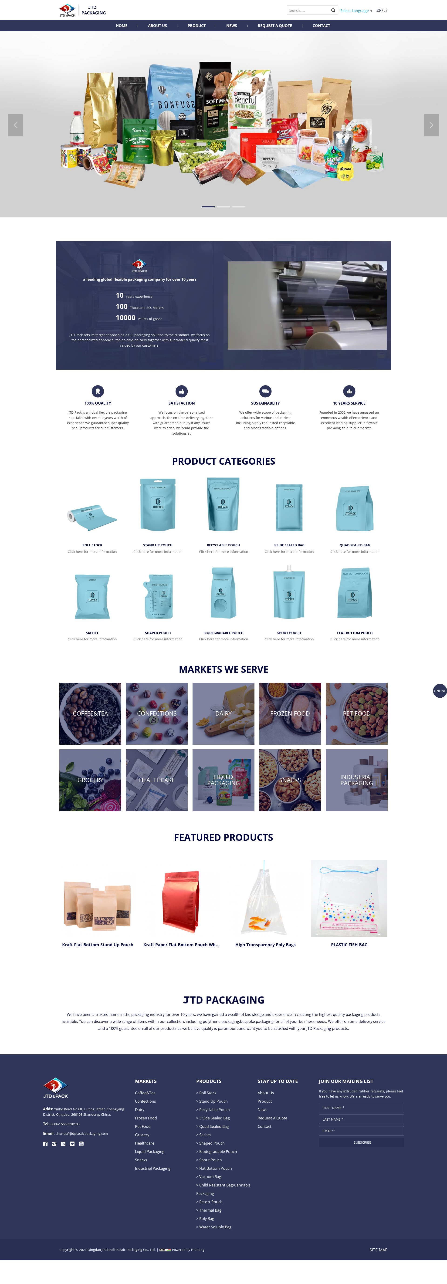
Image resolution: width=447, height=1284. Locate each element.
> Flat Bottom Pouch (214, 1168)
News (231, 25)
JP (386, 10)
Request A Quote (275, 25)
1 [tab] (208, 206)
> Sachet (203, 1134)
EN (379, 10)
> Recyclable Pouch (213, 1109)
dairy (139, 1109)
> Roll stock (206, 1092)
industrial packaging (152, 1168)
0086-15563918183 (65, 1124)
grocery (142, 1134)
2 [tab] (223, 206)
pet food (143, 1126)
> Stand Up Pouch (212, 1101)
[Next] (431, 125)
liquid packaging (149, 1151)
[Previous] (15, 125)
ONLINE (440, 691)
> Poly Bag (205, 1218)
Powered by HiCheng (188, 1249)
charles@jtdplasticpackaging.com (82, 1133)
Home (121, 25)
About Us (157, 25)
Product (197, 25)
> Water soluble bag (213, 1226)
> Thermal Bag (208, 1210)
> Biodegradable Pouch (216, 1151)
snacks (141, 1159)
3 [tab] (238, 206)
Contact (321, 25)
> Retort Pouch (209, 1201)
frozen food (146, 1117)
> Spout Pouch (209, 1159)
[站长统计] (165, 1249)
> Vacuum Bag (208, 1176)
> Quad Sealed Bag (212, 1126)
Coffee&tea (145, 1092)
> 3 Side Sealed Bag (213, 1117)
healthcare (144, 1143)
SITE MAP (378, 1250)
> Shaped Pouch (210, 1143)
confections (145, 1101)
